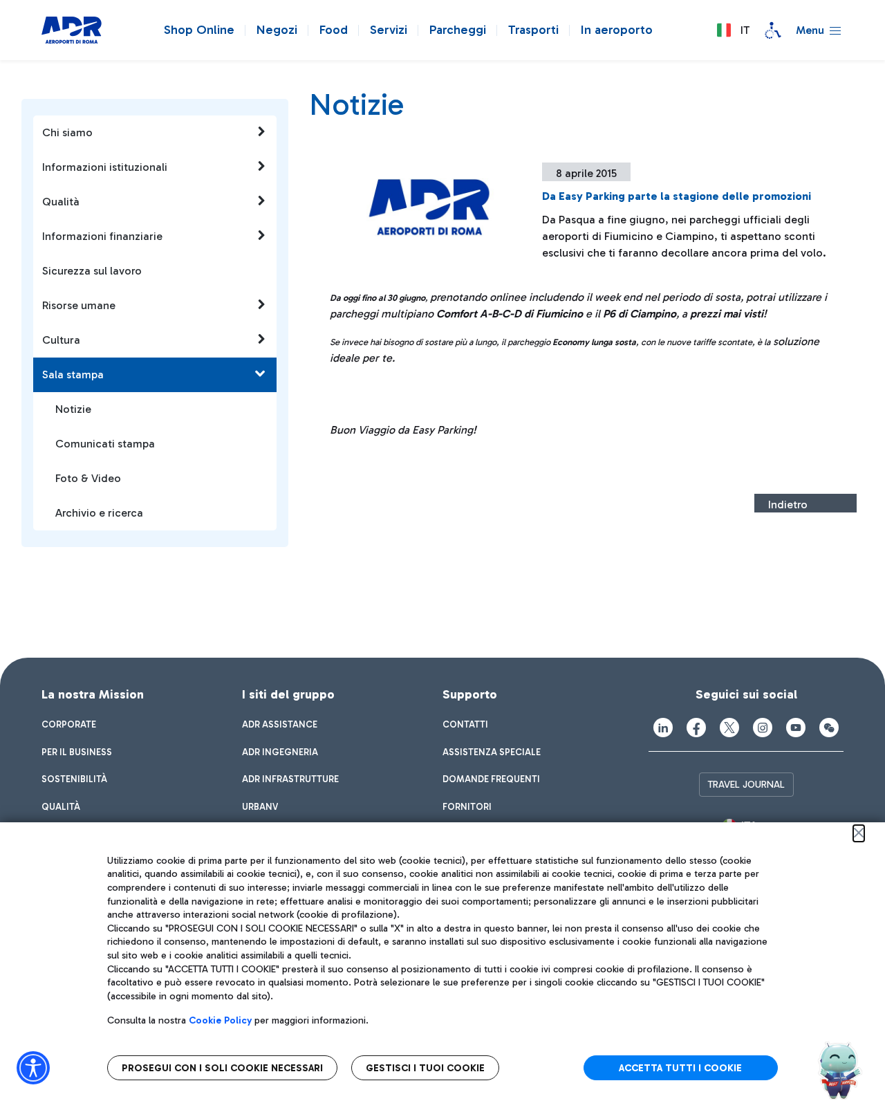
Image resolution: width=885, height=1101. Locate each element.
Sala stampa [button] (73, 374)
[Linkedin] (663, 727)
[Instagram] (762, 727)
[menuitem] (68, 725)
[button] (733, 30)
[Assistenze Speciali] (773, 30)
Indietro (788, 504)
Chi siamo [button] (67, 132)
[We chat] (829, 727)
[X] (729, 727)
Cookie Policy (220, 1020)
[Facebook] (696, 727)
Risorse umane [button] (78, 305)
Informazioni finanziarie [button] (102, 236)
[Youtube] (795, 727)
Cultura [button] (61, 339)
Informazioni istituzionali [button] (104, 167)
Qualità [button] (61, 201)
